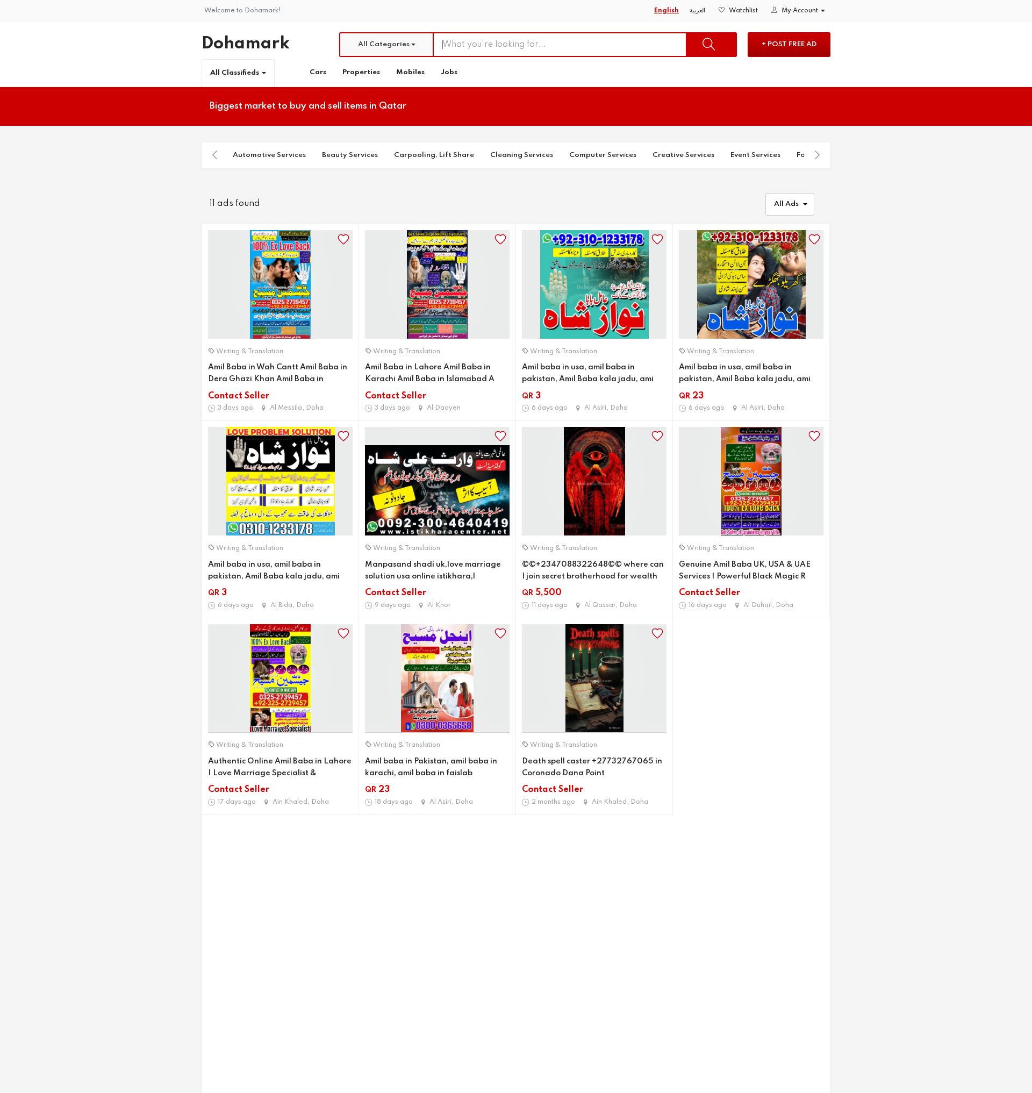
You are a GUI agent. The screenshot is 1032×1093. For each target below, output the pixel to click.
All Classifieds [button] (235, 72)
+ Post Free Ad (789, 44)
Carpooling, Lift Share (434, 155)
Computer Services (602, 155)
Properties (361, 72)
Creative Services (683, 155)
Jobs (449, 72)
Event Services (755, 155)
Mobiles (410, 72)
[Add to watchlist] (343, 239)
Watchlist (742, 11)
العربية (697, 11)
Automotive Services (269, 155)
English (666, 11)
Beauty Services (350, 155)
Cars (318, 72)
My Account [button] (800, 11)
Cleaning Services (521, 155)
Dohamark (246, 43)
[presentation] (215, 154)
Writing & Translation (249, 351)
